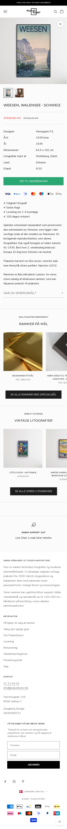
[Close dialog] (57, 374)
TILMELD (33, 449)
